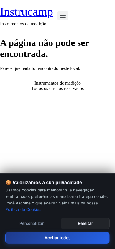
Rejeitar (85, 223)
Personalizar (31, 223)
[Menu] (63, 15)
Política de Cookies (23, 209)
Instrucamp (26, 11)
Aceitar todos (57, 237)
